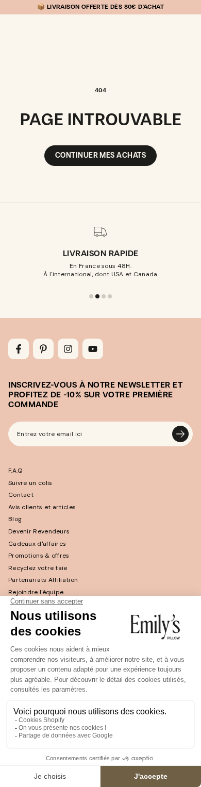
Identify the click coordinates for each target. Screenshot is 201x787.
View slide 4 (110, 296)
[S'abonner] (180, 434)
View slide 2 (97, 296)
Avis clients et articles (42, 507)
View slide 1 (91, 296)
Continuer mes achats (100, 155)
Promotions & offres (39, 555)
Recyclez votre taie (38, 568)
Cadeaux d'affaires (37, 544)
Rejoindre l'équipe (35, 592)
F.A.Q (15, 470)
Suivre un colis (30, 483)
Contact (21, 495)
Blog (15, 519)
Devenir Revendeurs (39, 531)
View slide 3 (103, 296)
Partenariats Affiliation (43, 580)
